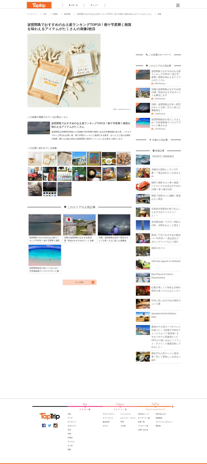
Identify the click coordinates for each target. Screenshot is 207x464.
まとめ (70, 446)
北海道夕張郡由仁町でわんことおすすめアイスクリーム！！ (166, 212)
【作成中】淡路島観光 (162, 156)
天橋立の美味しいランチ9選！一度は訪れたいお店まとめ (166, 172)
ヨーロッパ (72, 422)
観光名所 (106, 422)
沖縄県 (55, 14)
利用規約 (159, 418)
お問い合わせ (143, 430)
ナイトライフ (108, 418)
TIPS (122, 422)
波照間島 (67, 14)
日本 (44, 14)
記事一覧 (74, 5)
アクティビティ (109, 414)
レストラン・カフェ (128, 418)
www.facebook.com (124, 109)
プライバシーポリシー (164, 422)
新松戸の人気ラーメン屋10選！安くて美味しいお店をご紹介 (166, 356)
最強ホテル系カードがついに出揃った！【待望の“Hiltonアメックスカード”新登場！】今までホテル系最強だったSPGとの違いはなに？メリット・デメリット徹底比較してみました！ (166, 336)
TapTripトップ (143, 414)
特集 (69, 449)
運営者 (158, 426)
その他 (122, 426)
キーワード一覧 (144, 418)
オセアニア (72, 426)
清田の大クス (158, 248)
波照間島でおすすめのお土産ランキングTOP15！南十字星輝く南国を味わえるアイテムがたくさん (114, 14)
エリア (95, 5)
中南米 (70, 438)
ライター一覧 (143, 426)
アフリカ (71, 442)
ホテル (105, 426)
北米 (69, 430)
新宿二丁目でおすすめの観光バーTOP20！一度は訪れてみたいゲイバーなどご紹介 (166, 238)
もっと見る (79, 282)
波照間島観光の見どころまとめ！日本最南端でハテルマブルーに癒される (166, 122)
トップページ (32, 14)
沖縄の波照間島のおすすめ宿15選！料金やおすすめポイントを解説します (166, 92)
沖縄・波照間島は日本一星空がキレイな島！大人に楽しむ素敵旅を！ (166, 107)
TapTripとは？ (161, 414)
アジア (70, 418)
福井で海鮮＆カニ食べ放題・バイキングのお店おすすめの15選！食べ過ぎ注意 (166, 186)
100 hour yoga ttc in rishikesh (166, 261)
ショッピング (125, 414)
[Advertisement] (158, 36)
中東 (69, 434)
